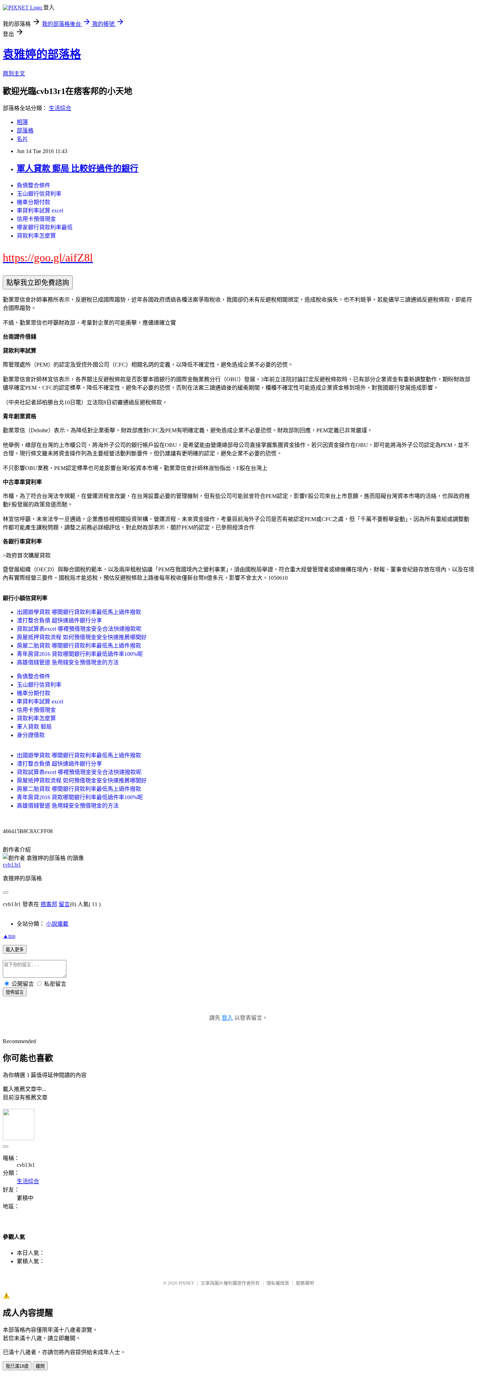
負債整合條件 (33, 185)
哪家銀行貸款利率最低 (45, 227)
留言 (64, 904)
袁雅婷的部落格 (42, 54)
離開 (40, 1366)
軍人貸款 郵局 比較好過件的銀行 (77, 168)
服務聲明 (305, 1283)
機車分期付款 (33, 202)
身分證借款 (31, 735)
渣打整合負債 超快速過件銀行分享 (59, 620)
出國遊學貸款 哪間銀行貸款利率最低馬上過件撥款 (79, 612)
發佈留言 (15, 992)
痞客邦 (49, 904)
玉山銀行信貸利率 (39, 194)
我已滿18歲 (17, 1366)
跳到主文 (14, 74)
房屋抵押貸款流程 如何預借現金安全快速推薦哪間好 (82, 637)
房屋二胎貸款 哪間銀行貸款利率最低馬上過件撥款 (79, 646)
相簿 (22, 122)
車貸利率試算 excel (40, 211)
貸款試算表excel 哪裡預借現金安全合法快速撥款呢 (79, 629)
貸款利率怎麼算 (36, 236)
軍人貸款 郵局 (34, 727)
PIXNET (186, 1283)
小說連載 (57, 924)
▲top (9, 936)
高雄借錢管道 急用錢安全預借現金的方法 (68, 662)
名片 (22, 139)
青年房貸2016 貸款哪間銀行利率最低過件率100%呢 (80, 654)
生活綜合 (60, 108)
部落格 (25, 130)
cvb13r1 (12, 865)
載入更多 (15, 949)
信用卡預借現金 (36, 219)
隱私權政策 (277, 1283)
